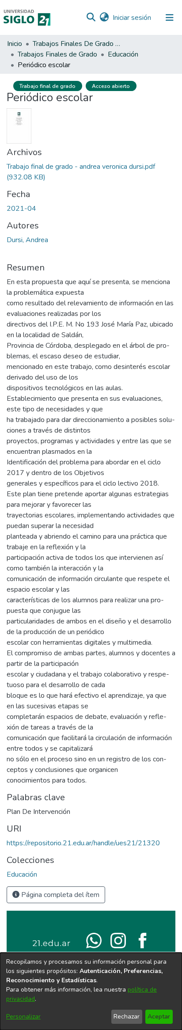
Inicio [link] (14, 44)
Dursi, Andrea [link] (27, 240)
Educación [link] (123, 54)
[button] (90, 17)
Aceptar (159, 1016)
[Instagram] (118, 940)
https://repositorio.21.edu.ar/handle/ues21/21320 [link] (83, 843)
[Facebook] (142, 940)
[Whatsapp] (94, 940)
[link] (22, 874)
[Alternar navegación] (169, 18)
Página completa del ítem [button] (59, 895)
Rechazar (127, 1016)
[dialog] (91, 991)
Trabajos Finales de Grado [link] (57, 54)
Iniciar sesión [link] (132, 18)
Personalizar (23, 1016)
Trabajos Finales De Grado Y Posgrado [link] (77, 44)
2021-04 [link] (21, 208)
